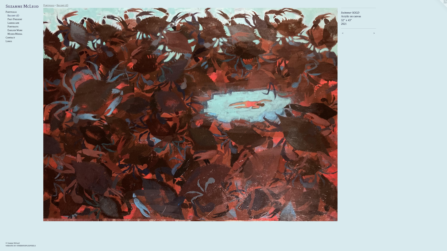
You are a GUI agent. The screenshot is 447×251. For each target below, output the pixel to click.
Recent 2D (13, 15)
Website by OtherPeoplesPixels (21, 246)
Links (9, 41)
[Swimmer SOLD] (190, 114)
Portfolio (11, 11)
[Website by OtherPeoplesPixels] (440, 7)
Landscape (13, 22)
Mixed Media (15, 33)
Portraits (13, 26)
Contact (10, 37)
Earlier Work (15, 30)
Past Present (15, 19)
